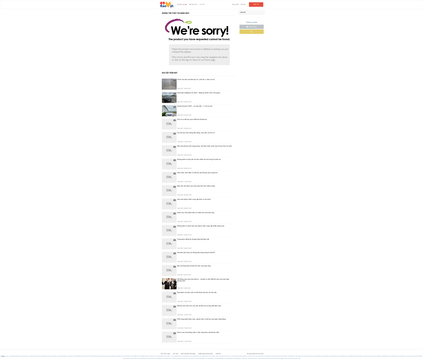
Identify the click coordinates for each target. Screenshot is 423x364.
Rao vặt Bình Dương (176, 356)
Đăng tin (256, 4)
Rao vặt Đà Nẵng (77, 356)
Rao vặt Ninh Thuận (175, 358)
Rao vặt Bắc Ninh (160, 356)
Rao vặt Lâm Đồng (375, 356)
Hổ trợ (175, 354)
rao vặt (6, 356)
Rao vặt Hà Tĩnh (259, 356)
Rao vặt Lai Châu (367, 356)
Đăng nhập (235, 4)
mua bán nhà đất (32, 356)
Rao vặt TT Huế (296, 358)
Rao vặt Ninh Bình (167, 358)
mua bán (26, 356)
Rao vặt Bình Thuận (194, 356)
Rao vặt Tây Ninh (262, 358)
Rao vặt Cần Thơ (102, 356)
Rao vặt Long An (142, 358)
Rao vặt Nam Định (150, 358)
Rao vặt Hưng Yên (333, 356)
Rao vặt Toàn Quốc (61, 356)
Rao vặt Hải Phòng (93, 356)
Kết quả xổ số (193, 4)
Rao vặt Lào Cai (134, 358)
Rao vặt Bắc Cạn (135, 356)
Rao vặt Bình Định (204, 356)
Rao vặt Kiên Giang (351, 356)
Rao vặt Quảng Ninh (228, 358)
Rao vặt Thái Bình (270, 358)
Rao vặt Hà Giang (236, 356)
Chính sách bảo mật (205, 354)
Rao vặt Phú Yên (192, 358)
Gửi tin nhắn (252, 27)
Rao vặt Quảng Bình (200, 358)
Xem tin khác (252, 22)
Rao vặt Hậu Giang (316, 356)
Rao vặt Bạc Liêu (152, 356)
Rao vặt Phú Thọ (184, 358)
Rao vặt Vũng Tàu (127, 356)
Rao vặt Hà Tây (251, 356)
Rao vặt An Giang (110, 356)
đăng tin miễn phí (20, 356)
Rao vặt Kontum (359, 356)
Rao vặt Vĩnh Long (118, 356)
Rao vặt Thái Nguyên (279, 358)
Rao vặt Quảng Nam (209, 358)
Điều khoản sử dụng (188, 354)
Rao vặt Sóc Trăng (246, 358)
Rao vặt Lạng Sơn (127, 358)
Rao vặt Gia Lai (227, 356)
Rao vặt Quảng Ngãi (219, 358)
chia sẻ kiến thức (53, 356)
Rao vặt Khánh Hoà (342, 356)
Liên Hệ (218, 354)
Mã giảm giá (181, 4)
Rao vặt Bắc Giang (143, 356)
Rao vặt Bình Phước (185, 356)
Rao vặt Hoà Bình (325, 356)
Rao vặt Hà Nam (243, 356)
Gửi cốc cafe (165, 354)
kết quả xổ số (46, 356)
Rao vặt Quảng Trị (237, 358)
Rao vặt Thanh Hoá (288, 358)
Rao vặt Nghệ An (159, 358)
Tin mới (201, 4)
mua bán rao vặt (39, 356)
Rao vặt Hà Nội (69, 356)
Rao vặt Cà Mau (211, 356)
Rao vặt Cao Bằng (220, 356)
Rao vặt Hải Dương (267, 356)
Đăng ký (243, 4)
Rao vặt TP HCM (85, 356)
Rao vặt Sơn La (254, 358)
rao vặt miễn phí (12, 356)
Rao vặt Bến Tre (168, 356)
